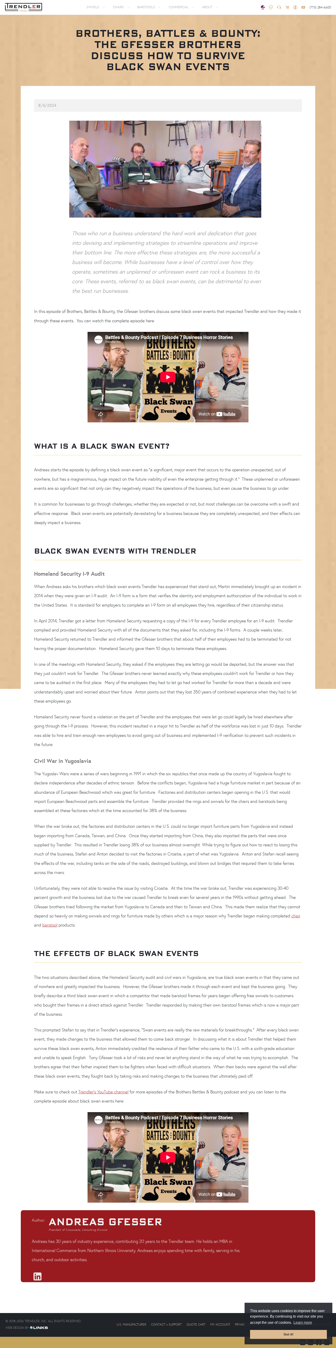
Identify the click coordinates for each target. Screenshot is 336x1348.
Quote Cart (196, 1324)
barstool (49, 925)
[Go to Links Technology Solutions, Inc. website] (38, 1327)
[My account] (295, 7)
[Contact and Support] (279, 7)
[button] (95, 7)
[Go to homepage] (23, 7)
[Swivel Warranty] (271, 7)
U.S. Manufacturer (131, 1324)
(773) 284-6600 (320, 7)
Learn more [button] (302, 1322)
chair (295, 916)
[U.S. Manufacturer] (263, 7)
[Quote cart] (287, 7)
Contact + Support (166, 1324)
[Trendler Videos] (303, 7)
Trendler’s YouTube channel (103, 1092)
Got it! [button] (288, 1334)
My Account (220, 1324)
